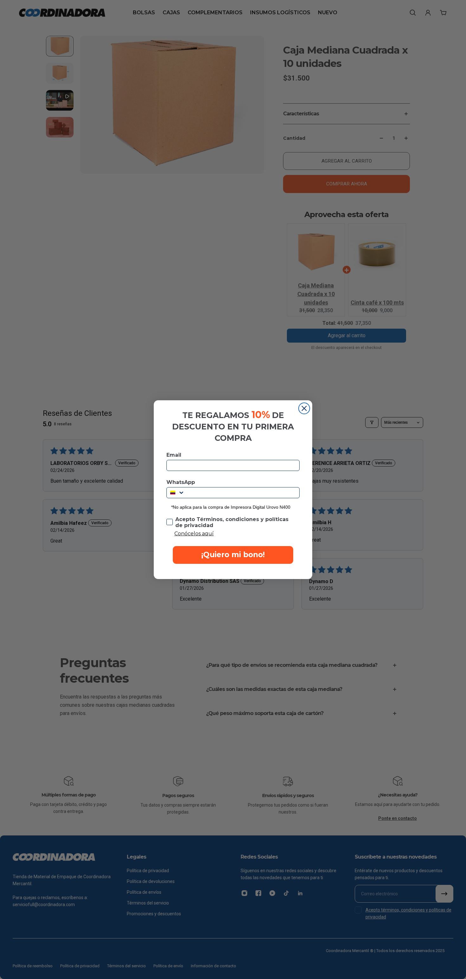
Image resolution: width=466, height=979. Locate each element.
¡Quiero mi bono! (233, 554)
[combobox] (176, 492)
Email (173, 455)
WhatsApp (180, 482)
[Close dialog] (304, 408)
